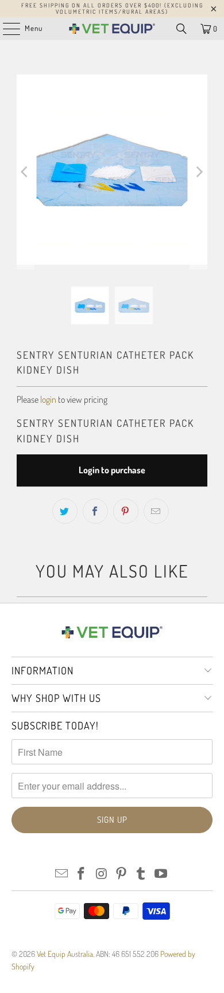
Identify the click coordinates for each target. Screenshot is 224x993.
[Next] (199, 171)
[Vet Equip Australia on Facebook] (81, 874)
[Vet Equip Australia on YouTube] (161, 874)
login (48, 399)
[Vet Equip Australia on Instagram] (101, 874)
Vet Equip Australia (65, 954)
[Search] (181, 28)
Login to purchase (112, 470)
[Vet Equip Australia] (112, 28)
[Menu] (5, 28)
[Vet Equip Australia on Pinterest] (121, 874)
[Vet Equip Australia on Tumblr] (141, 874)
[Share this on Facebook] (95, 511)
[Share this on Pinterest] (125, 511)
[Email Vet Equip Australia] (61, 874)
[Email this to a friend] (156, 511)
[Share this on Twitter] (65, 511)
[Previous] (25, 171)
